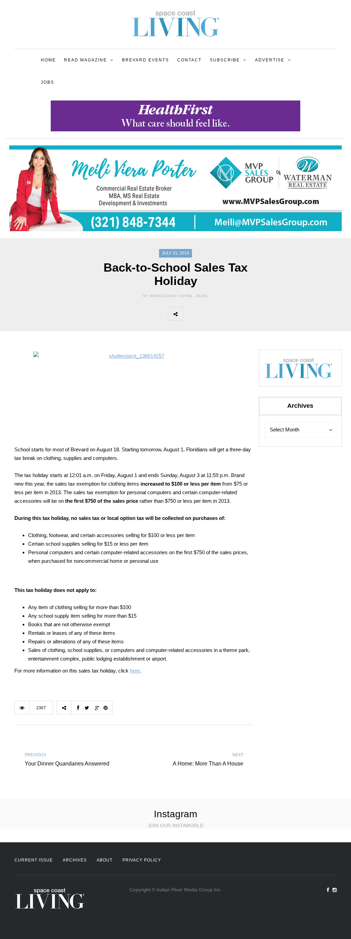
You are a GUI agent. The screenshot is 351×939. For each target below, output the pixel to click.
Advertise (270, 60)
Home (48, 60)
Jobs (47, 82)
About (104, 860)
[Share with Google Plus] (220, 314)
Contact (189, 60)
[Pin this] (235, 314)
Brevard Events (145, 60)
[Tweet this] (205, 314)
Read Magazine (85, 60)
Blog (202, 296)
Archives (75, 860)
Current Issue (33, 860)
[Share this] (190, 314)
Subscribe (225, 60)
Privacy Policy (141, 860)
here (135, 671)
